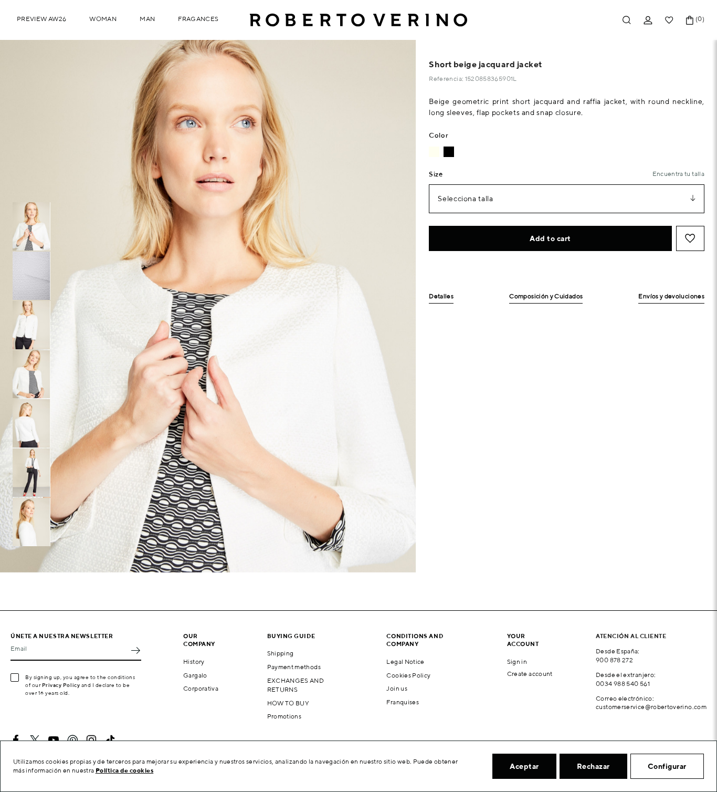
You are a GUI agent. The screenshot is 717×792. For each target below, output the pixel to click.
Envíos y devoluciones (671, 296)
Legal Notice (405, 661)
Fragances (198, 19)
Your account (523, 639)
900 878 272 (614, 660)
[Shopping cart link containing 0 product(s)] (689, 20)
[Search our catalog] (627, 20)
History (194, 661)
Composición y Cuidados (546, 296)
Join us (396, 688)
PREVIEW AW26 (41, 19)
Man (147, 19)
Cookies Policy (408, 675)
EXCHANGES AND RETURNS (295, 684)
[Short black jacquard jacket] (449, 152)
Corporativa (200, 688)
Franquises (402, 702)
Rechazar (593, 766)
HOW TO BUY (288, 703)
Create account (530, 674)
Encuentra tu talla (678, 174)
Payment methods (294, 667)
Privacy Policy (61, 685)
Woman (103, 19)
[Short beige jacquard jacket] (434, 152)
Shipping (280, 653)
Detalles (441, 296)
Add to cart (550, 238)
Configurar (667, 766)
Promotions (284, 716)
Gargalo (195, 675)
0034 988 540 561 (623, 683)
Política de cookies (125, 770)
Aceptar (524, 766)
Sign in (517, 661)
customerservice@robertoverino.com (651, 707)
